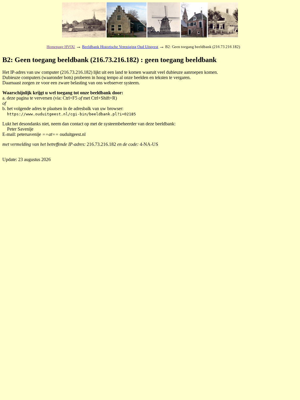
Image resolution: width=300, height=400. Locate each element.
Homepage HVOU (61, 47)
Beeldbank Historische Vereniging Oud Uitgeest (120, 47)
